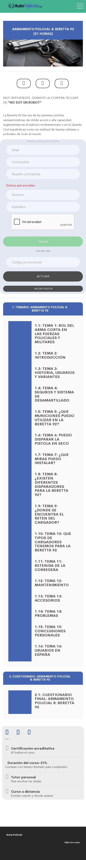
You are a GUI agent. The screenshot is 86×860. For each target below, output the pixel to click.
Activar (43, 276)
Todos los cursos (72, 842)
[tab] (7, 732)
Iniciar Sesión (43, 288)
